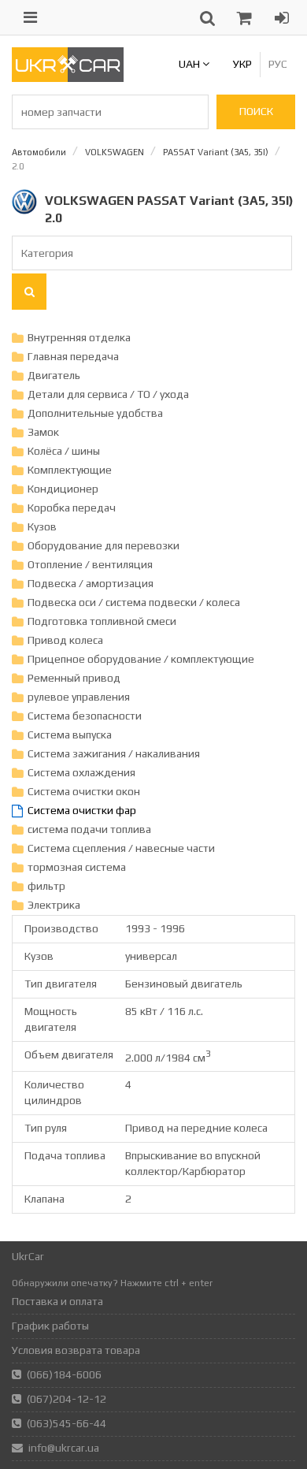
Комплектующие (70, 469)
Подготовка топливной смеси (102, 621)
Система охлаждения (81, 772)
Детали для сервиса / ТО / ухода (108, 394)
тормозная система (77, 867)
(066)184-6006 (64, 1374)
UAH (190, 64)
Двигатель (54, 375)
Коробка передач (72, 507)
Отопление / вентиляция (90, 564)
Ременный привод (74, 677)
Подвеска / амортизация (91, 583)
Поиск (256, 111)
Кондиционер (63, 488)
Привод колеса (65, 640)
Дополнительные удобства (95, 413)
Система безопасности (85, 715)
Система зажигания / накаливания (114, 753)
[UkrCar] (68, 78)
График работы (50, 1325)
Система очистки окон (84, 791)
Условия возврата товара (76, 1350)
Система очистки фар (82, 810)
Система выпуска (70, 734)
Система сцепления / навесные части (121, 848)
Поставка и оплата (57, 1301)
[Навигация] (30, 17)
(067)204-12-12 (66, 1399)
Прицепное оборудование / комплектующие (141, 659)
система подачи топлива (89, 829)
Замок (43, 432)
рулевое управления (79, 696)
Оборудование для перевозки (103, 545)
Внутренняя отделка (79, 337)
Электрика (54, 904)
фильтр (46, 886)
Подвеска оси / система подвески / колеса (134, 602)
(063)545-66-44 (66, 1423)
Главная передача (73, 356)
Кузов (42, 526)
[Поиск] (29, 291)
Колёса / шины (64, 450)
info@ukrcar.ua (63, 1447)
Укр (242, 64)
